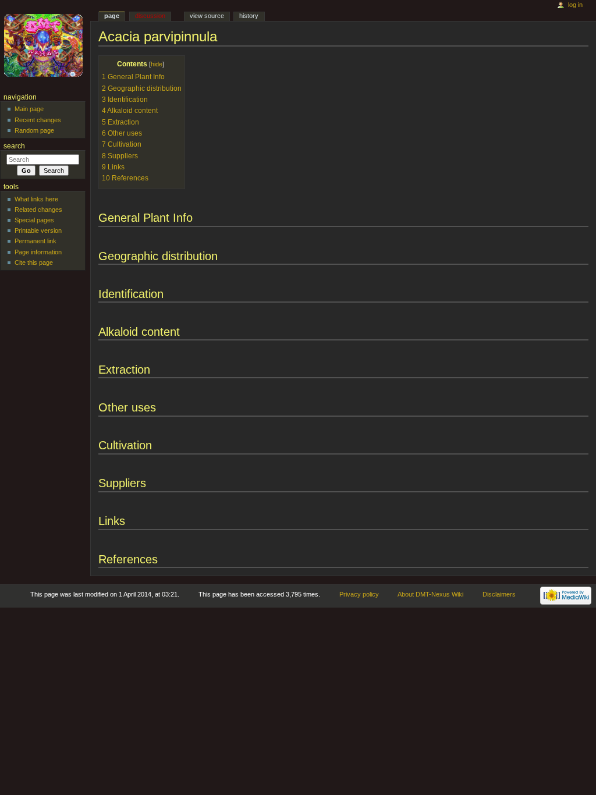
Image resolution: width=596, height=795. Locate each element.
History (248, 15)
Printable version (38, 230)
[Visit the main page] (45, 45)
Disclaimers (499, 594)
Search (14, 146)
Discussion (150, 15)
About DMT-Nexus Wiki (430, 594)
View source (207, 15)
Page (111, 15)
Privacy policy (359, 594)
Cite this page (34, 262)
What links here (36, 199)
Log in (575, 4)
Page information (38, 252)
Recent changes (38, 119)
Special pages (34, 220)
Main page (29, 108)
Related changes (38, 209)
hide (156, 64)
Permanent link (35, 240)
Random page (34, 130)
